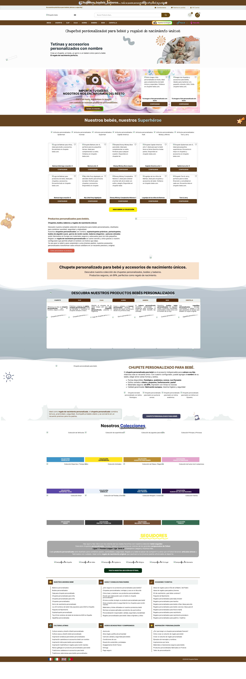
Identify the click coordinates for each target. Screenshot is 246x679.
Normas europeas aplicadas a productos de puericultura (122, 610)
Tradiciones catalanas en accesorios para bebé (68, 650)
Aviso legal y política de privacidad (114, 634)
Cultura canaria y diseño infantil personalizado (68, 631)
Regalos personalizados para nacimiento (167, 612)
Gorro (84, 23)
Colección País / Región (142, 491)
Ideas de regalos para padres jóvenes (166, 590)
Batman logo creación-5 (62, 198)
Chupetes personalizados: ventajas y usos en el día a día (122, 590)
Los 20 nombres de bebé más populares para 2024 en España (73, 607)
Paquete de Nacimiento (60, 610)
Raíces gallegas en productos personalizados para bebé (71, 648)
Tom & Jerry (183, 198)
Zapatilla (113, 23)
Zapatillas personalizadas (60, 618)
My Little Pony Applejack (92, 198)
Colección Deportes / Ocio (65, 491)
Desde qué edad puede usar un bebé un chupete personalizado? (119, 596)
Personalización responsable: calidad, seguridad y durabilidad (124, 613)
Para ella (196, 23)
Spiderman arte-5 (183, 166)
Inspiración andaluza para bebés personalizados (68, 637)
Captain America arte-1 (153, 166)
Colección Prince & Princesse (180, 459)
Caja (76, 23)
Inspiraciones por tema (161, 642)
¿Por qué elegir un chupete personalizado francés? (170, 631)
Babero (94, 23)
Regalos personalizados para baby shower (167, 599)
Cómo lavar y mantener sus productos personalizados (121, 593)
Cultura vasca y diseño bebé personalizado (66, 634)
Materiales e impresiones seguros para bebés (168, 645)
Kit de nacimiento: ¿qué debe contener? (167, 593)
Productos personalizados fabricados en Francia (169, 648)
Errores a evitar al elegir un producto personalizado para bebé (124, 600)
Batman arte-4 (93, 166)
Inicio (49, 23)
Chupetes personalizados (61, 601)
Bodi (103, 23)
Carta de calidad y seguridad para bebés (116, 637)
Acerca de (106, 631)
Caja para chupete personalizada (63, 593)
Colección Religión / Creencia (142, 522)
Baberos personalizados (60, 588)
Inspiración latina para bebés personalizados (67, 642)
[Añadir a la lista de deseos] (166, 77)
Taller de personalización (161, 650)
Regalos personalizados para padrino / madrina (169, 618)
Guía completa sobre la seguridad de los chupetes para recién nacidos (124, 604)
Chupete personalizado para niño (63, 599)
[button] (49, 133)
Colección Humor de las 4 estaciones (181, 491)
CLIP (79, 300)
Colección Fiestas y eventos (104, 522)
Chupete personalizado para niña (63, 596)
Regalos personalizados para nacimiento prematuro (170, 615)
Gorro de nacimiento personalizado (64, 604)
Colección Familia (180, 522)
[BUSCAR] (165, 15)
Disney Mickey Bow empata (123, 166)
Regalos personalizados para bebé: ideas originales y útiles (123, 615)
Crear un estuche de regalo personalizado (167, 637)
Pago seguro (107, 650)
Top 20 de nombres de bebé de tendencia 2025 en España (72, 615)
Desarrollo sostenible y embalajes (114, 642)
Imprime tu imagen (164, 23)
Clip (67, 23)
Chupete (58, 23)
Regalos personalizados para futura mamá (167, 610)
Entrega (105, 648)
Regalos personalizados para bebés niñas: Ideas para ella (172, 604)
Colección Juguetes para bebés (142, 459)
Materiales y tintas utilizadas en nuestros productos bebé (122, 607)
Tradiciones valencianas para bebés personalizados (69, 653)
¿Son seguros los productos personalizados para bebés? (122, 588)
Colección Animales (103, 491)
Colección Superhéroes (103, 459)
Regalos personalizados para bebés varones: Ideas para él (173, 607)
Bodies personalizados (60, 590)
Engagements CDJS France (112, 645)
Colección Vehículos (65, 459)
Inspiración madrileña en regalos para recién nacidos (70, 645)
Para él (182, 23)
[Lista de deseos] (189, 15)
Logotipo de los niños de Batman (153, 198)
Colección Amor (65, 522)
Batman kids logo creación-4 (62, 166)
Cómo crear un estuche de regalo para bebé (168, 634)
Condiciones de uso (109, 639)
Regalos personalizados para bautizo (165, 601)
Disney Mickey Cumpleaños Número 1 (123, 198)
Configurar (155, 104)
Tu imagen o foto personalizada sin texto (184, 99)
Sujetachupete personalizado (62, 612)
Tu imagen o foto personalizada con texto (154, 99)
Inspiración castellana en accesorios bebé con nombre (70, 639)
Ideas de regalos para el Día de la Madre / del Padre (170, 588)
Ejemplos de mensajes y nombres (164, 639)
